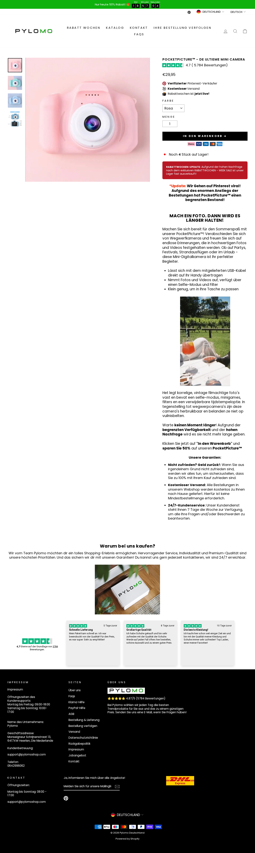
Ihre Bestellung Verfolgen (182, 28)
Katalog (115, 28)
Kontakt (139, 28)
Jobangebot (77, 755)
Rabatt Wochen (83, 28)
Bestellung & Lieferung (84, 720)
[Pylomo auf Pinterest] (66, 798)
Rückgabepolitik (79, 744)
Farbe (168, 101)
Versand (74, 732)
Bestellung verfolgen (83, 726)
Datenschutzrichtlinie (83, 738)
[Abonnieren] (117, 786)
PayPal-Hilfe (77, 708)
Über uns (75, 690)
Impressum (76, 749)
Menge (168, 117)
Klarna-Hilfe (77, 702)
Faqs (139, 34)
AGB (71, 714)
